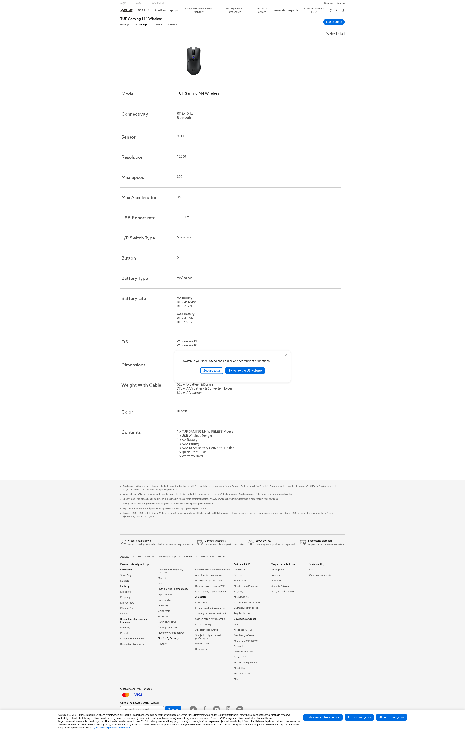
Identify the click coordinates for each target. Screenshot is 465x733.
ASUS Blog (240, 668)
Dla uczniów (126, 608)
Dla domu (125, 591)
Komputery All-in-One (132, 638)
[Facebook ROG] (205, 709)
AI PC (237, 624)
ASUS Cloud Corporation (247, 602)
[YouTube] (216, 709)
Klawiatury (201, 602)
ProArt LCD (240, 657)
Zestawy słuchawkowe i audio (211, 613)
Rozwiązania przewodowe (209, 580)
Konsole (124, 580)
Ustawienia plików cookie (322, 717)
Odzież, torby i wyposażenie (210, 619)
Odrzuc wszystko (359, 717)
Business (328, 3)
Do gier (124, 613)
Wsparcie (172, 24)
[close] (285, 355)
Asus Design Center (244, 635)
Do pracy (125, 597)
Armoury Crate (242, 673)
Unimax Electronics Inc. (246, 607)
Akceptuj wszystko (391, 717)
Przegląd (124, 24)
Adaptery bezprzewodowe (209, 575)
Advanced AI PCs (243, 629)
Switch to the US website (245, 370)
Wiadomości (240, 580)
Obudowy (163, 605)
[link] (126, 10)
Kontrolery (201, 649)
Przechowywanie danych (171, 632)
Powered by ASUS (243, 651)
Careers (238, 575)
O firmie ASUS (241, 569)
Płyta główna (165, 594)
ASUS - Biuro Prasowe (246, 586)
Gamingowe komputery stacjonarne (170, 571)
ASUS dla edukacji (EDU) (314, 10)
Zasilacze (163, 616)
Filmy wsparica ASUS (282, 591)
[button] (340, 3)
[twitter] (239, 709)
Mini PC (162, 578)
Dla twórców (127, 602)
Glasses (162, 583)
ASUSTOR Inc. (241, 597)
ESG (311, 569)
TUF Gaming (188, 556)
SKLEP (141, 10)
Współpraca (277, 569)
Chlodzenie (164, 611)
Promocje (239, 646)
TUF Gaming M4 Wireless (141, 19)
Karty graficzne (166, 600)
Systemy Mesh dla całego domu (212, 569)
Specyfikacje (141, 24)
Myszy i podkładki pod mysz (210, 608)
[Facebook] (193, 709)
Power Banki (202, 643)
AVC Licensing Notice (245, 662)
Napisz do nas (278, 575)
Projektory (126, 633)
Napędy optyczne (167, 627)
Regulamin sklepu (243, 613)
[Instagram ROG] (228, 709)
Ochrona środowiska (320, 575)
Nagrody (238, 591)
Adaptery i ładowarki (206, 629)
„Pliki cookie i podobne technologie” (112, 727)
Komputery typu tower (132, 644)
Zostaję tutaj (211, 370)
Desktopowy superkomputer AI (212, 591)
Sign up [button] (173, 709)
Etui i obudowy (203, 624)
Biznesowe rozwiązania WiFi (210, 586)
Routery (162, 643)
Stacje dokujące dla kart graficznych (208, 637)
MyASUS (276, 580)
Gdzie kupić (334, 22)
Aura (236, 679)
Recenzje (157, 24)
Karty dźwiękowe (167, 621)
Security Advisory (280, 586)
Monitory (125, 627)
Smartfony (126, 575)
